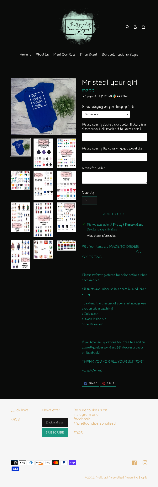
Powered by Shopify (135, 478)
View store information (101, 236)
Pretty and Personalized (110, 478)
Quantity (88, 192)
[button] (106, 96)
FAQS (15, 419)
